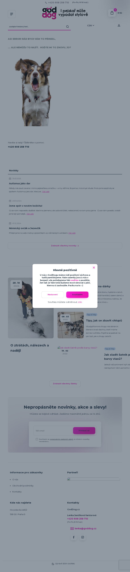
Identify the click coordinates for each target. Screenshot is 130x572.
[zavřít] (94, 267)
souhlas (74, 280)
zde (80, 302)
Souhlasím (77, 294)
